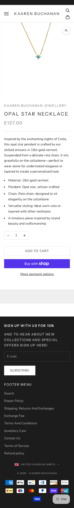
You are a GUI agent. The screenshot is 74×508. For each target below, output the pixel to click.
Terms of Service (16, 446)
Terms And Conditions (20, 423)
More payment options (37, 274)
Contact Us (12, 438)
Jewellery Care (15, 431)
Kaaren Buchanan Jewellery (35, 106)
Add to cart (37, 251)
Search (9, 393)
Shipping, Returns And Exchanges (29, 408)
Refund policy (14, 453)
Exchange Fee (14, 416)
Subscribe (19, 370)
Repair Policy (13, 401)
